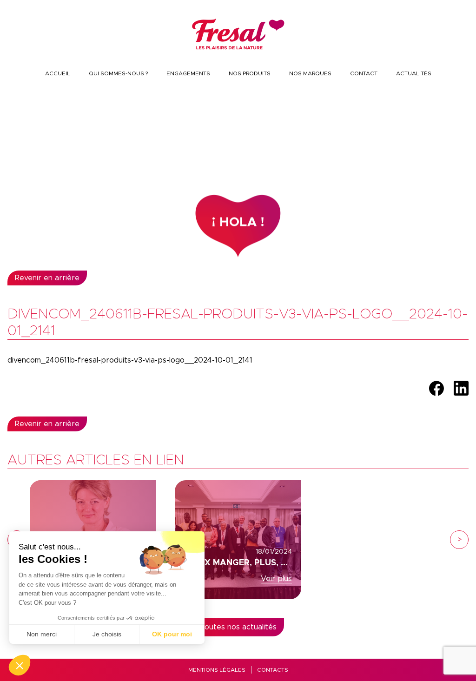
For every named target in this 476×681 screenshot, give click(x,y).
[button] (19, 665)
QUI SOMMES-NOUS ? (118, 73)
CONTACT (363, 73)
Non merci (41, 634)
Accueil (57, 73)
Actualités (413, 73)
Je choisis (107, 634)
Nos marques (310, 73)
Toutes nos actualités (238, 627)
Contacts (272, 670)
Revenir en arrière (47, 278)
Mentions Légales (216, 670)
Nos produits (250, 73)
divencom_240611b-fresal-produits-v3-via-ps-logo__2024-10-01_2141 (129, 360)
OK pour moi (172, 634)
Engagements (188, 73)
